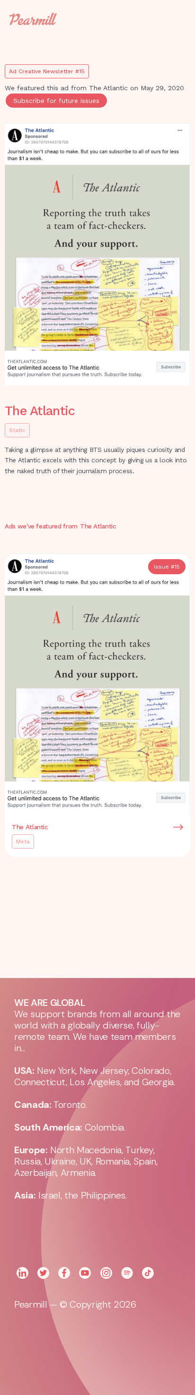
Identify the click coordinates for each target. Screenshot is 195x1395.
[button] (171, 19)
